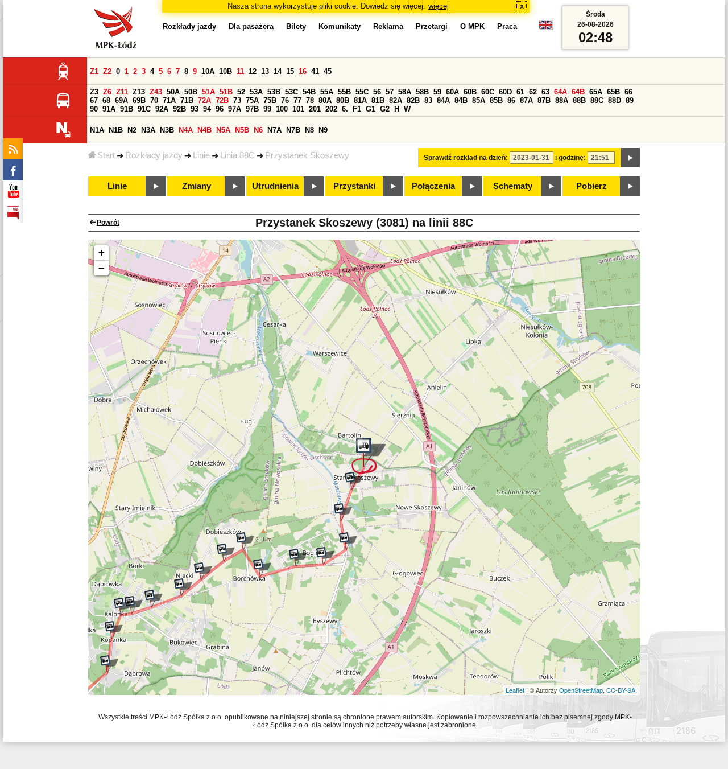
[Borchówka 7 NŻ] (262, 568)
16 (303, 71)
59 (437, 92)
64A (560, 92)
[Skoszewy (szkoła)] (354, 481)
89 (630, 100)
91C (144, 109)
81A (360, 100)
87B (544, 100)
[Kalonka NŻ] (123, 607)
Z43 (156, 92)
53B (273, 92)
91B (126, 109)
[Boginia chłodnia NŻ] (325, 556)
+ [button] (101, 252)
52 (241, 92)
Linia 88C (237, 155)
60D (505, 92)
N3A (148, 130)
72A (204, 100)
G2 (385, 109)
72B (222, 100)
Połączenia (433, 186)
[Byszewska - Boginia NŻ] (348, 541)
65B (613, 92)
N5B (242, 130)
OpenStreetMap (581, 689)
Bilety (296, 26)
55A (326, 92)
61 (520, 92)
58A (404, 92)
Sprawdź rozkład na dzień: (466, 158)
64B (578, 92)
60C (487, 92)
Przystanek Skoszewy (307, 155)
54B (309, 92)
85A (478, 100)
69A (121, 100)
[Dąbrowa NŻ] (109, 664)
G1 (370, 109)
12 (253, 71)
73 (237, 100)
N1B (116, 130)
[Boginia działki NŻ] (298, 558)
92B (179, 109)
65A (595, 92)
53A (256, 92)
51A (208, 92)
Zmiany (196, 186)
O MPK (472, 26)
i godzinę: (570, 158)
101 (298, 109)
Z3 (94, 92)
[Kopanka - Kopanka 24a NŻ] (114, 630)
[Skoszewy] (368, 456)
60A (452, 92)
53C (291, 92)
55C (362, 92)
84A (443, 100)
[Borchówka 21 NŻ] (203, 571)
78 (310, 100)
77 (297, 100)
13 (265, 71)
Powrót (108, 223)
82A (395, 100)
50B (190, 92)
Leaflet (515, 689)
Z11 (122, 92)
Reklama (388, 26)
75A (252, 100)
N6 (258, 130)
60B (470, 92)
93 (194, 109)
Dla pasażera (251, 26)
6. (345, 109)
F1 (357, 109)
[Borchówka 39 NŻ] (226, 553)
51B (226, 92)
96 (220, 109)
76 (285, 100)
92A (161, 109)
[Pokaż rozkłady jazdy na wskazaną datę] (630, 157)
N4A (186, 130)
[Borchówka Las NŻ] (245, 541)
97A (234, 109)
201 (315, 109)
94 (207, 109)
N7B (293, 130)
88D (614, 100)
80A (325, 100)
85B (496, 100)
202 (331, 109)
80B (342, 100)
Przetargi (432, 26)
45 (328, 71)
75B (269, 100)
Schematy (512, 186)
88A (561, 100)
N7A (274, 130)
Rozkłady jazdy (154, 155)
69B (139, 100)
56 (377, 92)
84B (461, 100)
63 (545, 92)
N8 (309, 130)
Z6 (107, 92)
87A (526, 100)
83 (428, 100)
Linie (201, 155)
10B (225, 71)
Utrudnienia (275, 186)
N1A (97, 130)
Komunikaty (339, 26)
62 (533, 92)
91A (108, 109)
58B (422, 92)
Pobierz (591, 186)
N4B (204, 130)
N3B (167, 130)
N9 (323, 130)
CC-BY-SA (620, 689)
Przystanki (354, 186)
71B (186, 100)
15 (290, 71)
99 (267, 109)
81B (377, 100)
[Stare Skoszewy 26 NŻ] (343, 512)
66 (628, 92)
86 (511, 100)
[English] (546, 28)
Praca (507, 26)
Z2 (107, 71)
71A (169, 100)
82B (413, 100)
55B (344, 92)
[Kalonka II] (134, 605)
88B (579, 100)
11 (240, 71)
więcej (438, 6)
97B (252, 109)
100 (282, 109)
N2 (131, 130)
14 (278, 71)
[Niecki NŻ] (183, 587)
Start (106, 155)
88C (596, 100)
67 (94, 100)
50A (173, 92)
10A (207, 71)
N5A (223, 130)
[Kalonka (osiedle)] (153, 599)
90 (94, 109)
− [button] (101, 268)
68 (106, 100)
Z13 (139, 92)
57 (390, 92)
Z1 (94, 71)
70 (154, 100)
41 (315, 71)
